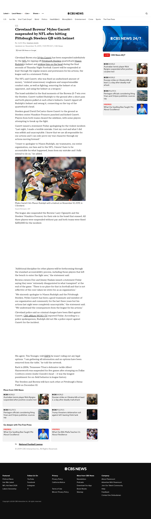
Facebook (31, 482)
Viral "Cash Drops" (25, 19)
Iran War (12, 19)
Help (103, 489)
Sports (98, 19)
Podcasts (80, 482)
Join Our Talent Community (112, 485)
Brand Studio (82, 489)
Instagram (31, 485)
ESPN (47, 356)
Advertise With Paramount (112, 482)
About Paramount (108, 479)
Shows (36, 13)
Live (27, 13)
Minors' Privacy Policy (60, 492)
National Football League (31, 444)
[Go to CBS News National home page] (75, 13)
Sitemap (80, 492)
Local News (16, 13)
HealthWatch (55, 19)
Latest (6, 13)
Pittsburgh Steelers (51, 61)
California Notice (58, 482)
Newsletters (81, 479)
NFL (24, 61)
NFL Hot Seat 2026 (10, 485)
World (37, 19)
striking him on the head (50, 64)
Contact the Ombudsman (111, 495)
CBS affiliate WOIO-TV (35, 315)
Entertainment (80, 19)
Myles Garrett (44, 57)
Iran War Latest (8, 482)
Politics (44, 19)
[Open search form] (147, 13)
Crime (91, 19)
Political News (8, 479)
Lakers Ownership (9, 489)
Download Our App (84, 485)
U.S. (5, 19)
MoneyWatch (67, 19)
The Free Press (109, 19)
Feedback (105, 492)
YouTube (30, 479)
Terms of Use (57, 489)
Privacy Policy (57, 479)
